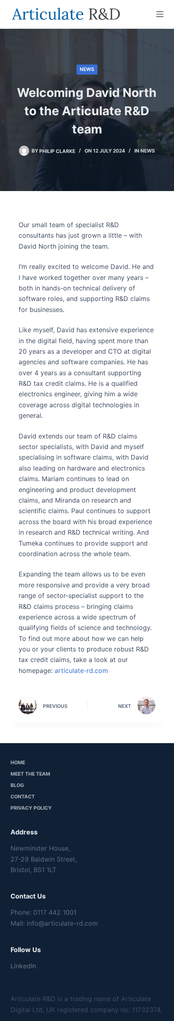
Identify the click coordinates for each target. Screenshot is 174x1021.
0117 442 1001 (54, 912)
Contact (23, 796)
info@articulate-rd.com (62, 923)
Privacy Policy (31, 808)
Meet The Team (30, 774)
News (87, 69)
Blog (17, 785)
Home (18, 762)
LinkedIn (23, 966)
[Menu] (159, 14)
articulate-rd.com (81, 670)
